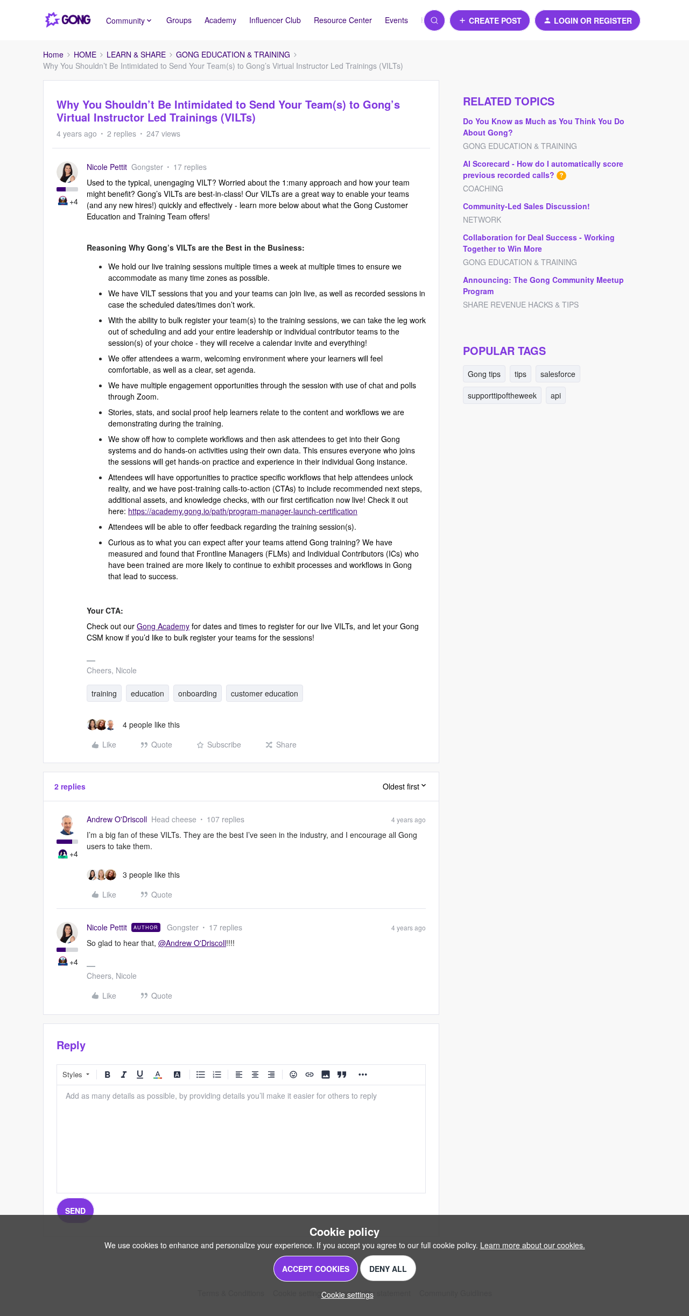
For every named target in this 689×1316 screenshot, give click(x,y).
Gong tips (484, 373)
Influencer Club (275, 20)
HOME (85, 54)
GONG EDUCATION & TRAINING (233, 54)
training (104, 693)
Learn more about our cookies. (532, 1245)
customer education (264, 693)
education (147, 693)
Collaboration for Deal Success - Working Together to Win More (539, 243)
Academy (220, 20)
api (556, 395)
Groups (179, 20)
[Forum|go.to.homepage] (68, 20)
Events (396, 20)
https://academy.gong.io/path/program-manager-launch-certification (242, 511)
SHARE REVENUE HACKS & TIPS (521, 304)
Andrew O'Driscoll (117, 819)
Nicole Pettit (107, 166)
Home (53, 54)
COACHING (483, 188)
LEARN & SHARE (136, 54)
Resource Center (343, 20)
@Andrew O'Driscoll (192, 942)
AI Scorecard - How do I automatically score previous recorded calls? (543, 169)
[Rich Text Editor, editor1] (241, 1139)
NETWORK (482, 219)
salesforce (557, 373)
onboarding (197, 693)
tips (520, 373)
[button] (489, 20)
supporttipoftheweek (502, 395)
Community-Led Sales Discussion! (526, 206)
